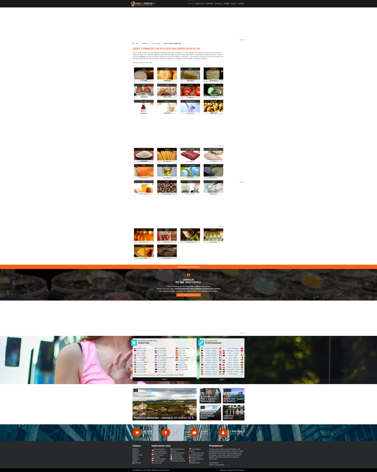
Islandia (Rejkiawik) (178, 453)
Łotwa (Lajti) (158, 463)
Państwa (190, 3)
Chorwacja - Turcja (233, 351)
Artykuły (218, 3)
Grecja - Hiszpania (211, 348)
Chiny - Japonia (233, 353)
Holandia (139, 358)
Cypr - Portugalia (232, 348)
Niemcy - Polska (211, 351)
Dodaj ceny (199, 3)
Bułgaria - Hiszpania (232, 367)
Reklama (135, 457)
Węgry (159, 367)
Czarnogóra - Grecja (232, 369)
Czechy (159, 351)
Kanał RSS (137, 463)
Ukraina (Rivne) (196, 457)
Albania (159, 372)
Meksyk (193, 461)
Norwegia (139, 365)
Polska (138, 348)
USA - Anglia (233, 374)
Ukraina (159, 353)
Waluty (234, 3)
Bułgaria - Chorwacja (211, 367)
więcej (164, 379)
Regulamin (136, 459)
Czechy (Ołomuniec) (160, 451)
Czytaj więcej (213, 459)
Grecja (159, 348)
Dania (138, 355)
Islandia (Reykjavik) (197, 459)
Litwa (180, 351)
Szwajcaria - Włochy (211, 374)
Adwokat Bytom (214, 463)
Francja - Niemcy (211, 369)
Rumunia (181, 360)
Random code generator (216, 465)
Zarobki (227, 3)
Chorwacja (139, 362)
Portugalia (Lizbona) (178, 461)
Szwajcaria (181, 348)
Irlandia (138, 360)
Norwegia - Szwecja (211, 372)
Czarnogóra (182, 358)
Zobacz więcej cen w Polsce (188, 295)
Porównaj (209, 3)
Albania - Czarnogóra (211, 365)
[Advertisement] (188, 25)
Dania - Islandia (233, 362)
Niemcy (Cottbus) (159, 449)
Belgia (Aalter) (195, 463)
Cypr (179, 362)
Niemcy (138, 351)
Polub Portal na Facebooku (188, 267)
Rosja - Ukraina (233, 360)
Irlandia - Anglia (211, 362)
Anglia (138, 353)
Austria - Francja (211, 358)
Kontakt (241, 3)
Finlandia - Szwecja (211, 360)
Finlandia (181, 367)
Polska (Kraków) (159, 461)
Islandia (159, 365)
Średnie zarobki (137, 455)
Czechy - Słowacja (233, 365)
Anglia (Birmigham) (178, 459)
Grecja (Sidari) (177, 455)
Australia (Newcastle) (197, 453)
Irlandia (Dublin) (177, 457)
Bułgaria (159, 355)
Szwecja (139, 372)
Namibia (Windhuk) (197, 455)
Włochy (138, 367)
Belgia (180, 353)
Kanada (159, 360)
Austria (180, 355)
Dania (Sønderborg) (160, 453)
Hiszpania (139, 369)
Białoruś (180, 365)
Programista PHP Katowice (235, 470)
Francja (159, 362)
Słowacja (181, 369)
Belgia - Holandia (211, 353)
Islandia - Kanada (211, 355)
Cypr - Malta (233, 358)
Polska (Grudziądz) (160, 459)
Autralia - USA (232, 355)
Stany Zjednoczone (163, 358)
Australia (160, 369)
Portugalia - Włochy (233, 372)
